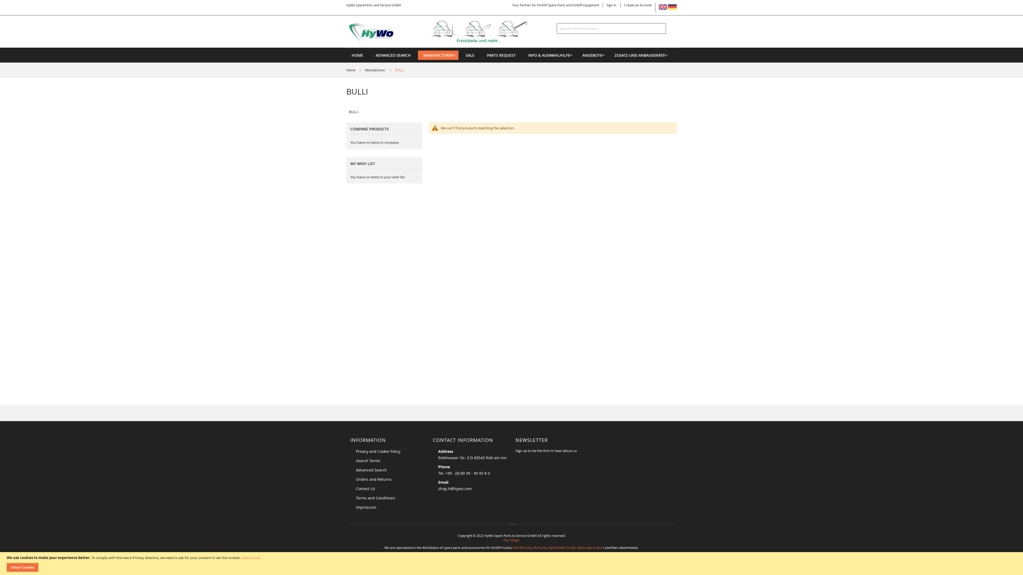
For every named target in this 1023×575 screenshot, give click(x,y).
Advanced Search (371, 470)
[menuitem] (438, 55)
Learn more (250, 557)
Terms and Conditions (375, 497)
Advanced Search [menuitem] (393, 55)
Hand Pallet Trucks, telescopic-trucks (575, 547)
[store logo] (445, 32)
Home (351, 70)
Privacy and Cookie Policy (378, 451)
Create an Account (638, 5)
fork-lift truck (522, 547)
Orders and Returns (374, 479)
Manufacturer (375, 70)
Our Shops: (512, 540)
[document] (512, 563)
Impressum (366, 507)
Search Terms (368, 460)
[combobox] (611, 28)
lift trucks (540, 547)
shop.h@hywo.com (455, 488)
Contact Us (365, 488)
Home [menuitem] (357, 55)
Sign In (611, 5)
